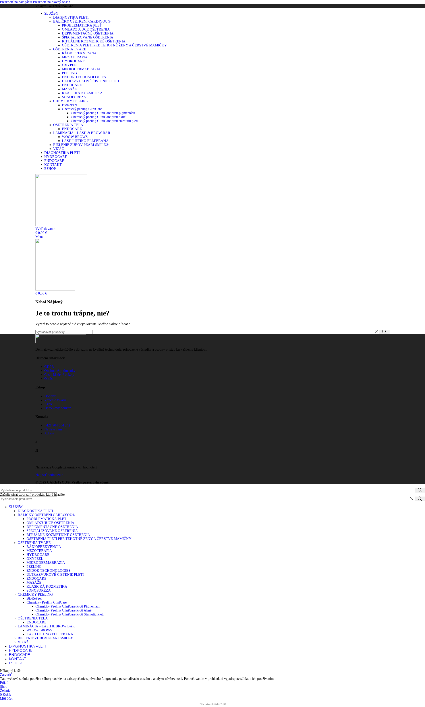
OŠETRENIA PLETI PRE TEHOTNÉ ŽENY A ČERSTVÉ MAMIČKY (114, 45)
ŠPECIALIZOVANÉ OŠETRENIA (87, 37)
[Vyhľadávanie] (384, 332)
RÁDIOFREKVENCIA (79, 53)
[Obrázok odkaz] (60, 342)
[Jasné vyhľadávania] (376, 331)
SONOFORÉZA (74, 97)
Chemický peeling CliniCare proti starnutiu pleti (104, 121)
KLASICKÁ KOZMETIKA (82, 93)
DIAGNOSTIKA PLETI (71, 17)
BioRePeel (69, 105)
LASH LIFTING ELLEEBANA (85, 141)
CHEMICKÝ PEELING (70, 101)
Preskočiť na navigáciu (16, 2)
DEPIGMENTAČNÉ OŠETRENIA (88, 33)
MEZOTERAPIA (74, 57)
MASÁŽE (69, 89)
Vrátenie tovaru (55, 400)
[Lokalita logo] (61, 225)
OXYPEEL (70, 65)
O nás (48, 378)
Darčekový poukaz (57, 408)
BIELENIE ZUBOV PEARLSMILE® (80, 145)
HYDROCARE (73, 61)
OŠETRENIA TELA (68, 125)
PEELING (69, 73)
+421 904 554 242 (57, 425)
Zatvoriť (6, 674)
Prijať (4, 682)
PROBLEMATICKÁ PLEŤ (82, 25)
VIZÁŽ (58, 149)
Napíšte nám (53, 429)
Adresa (49, 433)
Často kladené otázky (59, 374)
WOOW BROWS (75, 137)
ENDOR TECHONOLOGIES (84, 77)
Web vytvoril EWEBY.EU (212, 704)
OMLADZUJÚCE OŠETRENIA (86, 29)
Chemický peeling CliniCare (82, 109)
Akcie (48, 404)
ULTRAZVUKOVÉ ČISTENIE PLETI (90, 81)
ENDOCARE (72, 85)
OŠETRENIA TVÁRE (69, 49)
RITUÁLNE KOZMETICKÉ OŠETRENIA (94, 41)
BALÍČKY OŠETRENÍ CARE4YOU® (81, 21)
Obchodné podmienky (59, 371)
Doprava (50, 396)
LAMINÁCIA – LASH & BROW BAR (81, 133)
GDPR (49, 367)
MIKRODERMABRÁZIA (81, 69)
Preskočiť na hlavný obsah (51, 2)
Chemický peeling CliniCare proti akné (98, 117)
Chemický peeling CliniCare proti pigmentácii (103, 113)
